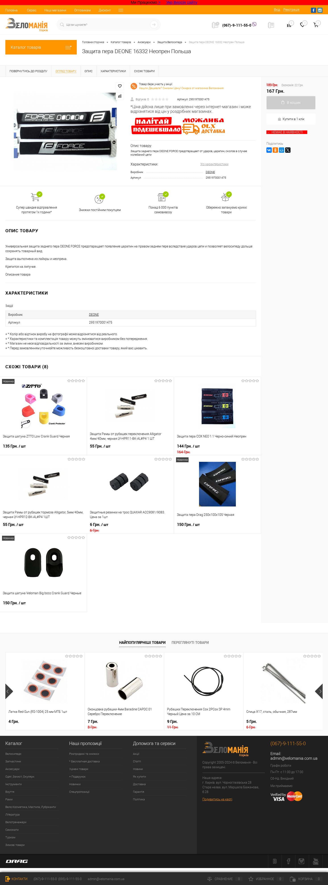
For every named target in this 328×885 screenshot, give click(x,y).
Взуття (9, 791)
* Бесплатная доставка (84, 761)
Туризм (10, 837)
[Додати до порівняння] (120, 96)
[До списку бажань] (120, 86)
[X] (288, 150)
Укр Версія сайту (181, 2)
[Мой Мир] (281, 150)
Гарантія (138, 791)
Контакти (19, 879)
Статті (137, 761)
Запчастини (13, 761)
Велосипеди (13, 753)
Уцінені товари (78, 769)
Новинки (75, 784)
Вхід (277, 9)
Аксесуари (12, 769)
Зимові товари (15, 845)
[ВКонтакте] (269, 150)
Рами (8, 799)
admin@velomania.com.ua (294, 758)
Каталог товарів (26, 47)
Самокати (12, 829)
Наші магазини (55, 10)
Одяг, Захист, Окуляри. (20, 776)
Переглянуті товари (190, 642)
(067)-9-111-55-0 (237, 25)
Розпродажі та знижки (84, 753)
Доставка (139, 784)
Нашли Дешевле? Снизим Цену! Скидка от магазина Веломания (181, 88)
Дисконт (105, 10)
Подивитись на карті (217, 799)
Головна (11, 10)
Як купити (139, 776)
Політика (139, 799)
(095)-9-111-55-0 (70, 879)
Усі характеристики (214, 164)
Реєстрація (291, 9)
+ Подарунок (77, 776)
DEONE (210, 172)
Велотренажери (15, 822)
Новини (138, 769)
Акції (136, 753)
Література (12, 814)
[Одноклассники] (275, 150)
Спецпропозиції (79, 791)
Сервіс (31, 10)
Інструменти (13, 784)
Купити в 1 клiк (293, 119)
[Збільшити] (65, 131)
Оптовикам (82, 10)
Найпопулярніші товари (142, 642)
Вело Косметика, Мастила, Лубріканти (30, 807)
